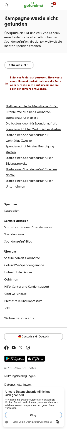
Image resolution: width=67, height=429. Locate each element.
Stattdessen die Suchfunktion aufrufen (32, 106)
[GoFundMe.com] (33, 5)
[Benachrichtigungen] (52, 5)
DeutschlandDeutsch (35, 336)
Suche (31, 85)
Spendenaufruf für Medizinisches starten (33, 129)
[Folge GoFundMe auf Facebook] (6, 347)
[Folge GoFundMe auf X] (20, 347)
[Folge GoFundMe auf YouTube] (13, 347)
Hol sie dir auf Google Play (14, 359)
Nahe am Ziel (17, 65)
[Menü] (60, 5)
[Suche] (6, 5)
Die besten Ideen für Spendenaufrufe (31, 123)
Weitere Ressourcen (17, 318)
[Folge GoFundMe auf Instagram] (27, 347)
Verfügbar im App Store (36, 359)
